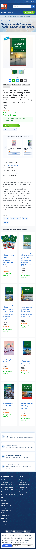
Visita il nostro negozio (7, 492)
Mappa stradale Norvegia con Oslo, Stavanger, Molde (26, 361)
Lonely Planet (5, 503)
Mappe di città (23, 482)
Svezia (11, 21)
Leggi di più (28, 542)
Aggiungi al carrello (12, 126)
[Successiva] (30, 147)
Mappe (6, 218)
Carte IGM (21, 494)
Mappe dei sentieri (24, 484)
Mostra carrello (10, 130)
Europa (25, 218)
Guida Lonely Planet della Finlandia (14, 148)
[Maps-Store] (4, 6)
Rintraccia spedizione (7, 487)
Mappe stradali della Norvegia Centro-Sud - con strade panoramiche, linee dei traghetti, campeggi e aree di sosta (9, 259)
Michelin (3, 500)
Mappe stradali (15, 218)
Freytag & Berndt (6, 505)
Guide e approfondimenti (8, 494)
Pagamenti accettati (6, 484)
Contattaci (4, 480)
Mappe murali (23, 487)
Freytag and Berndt (13, 165)
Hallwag (3, 508)
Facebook (5, 521)
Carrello (29, 12)
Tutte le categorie (7, 12)
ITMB (2, 513)
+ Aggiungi (14, 153)
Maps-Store (4, 21)
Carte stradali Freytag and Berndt (16, 173)
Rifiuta (16, 545)
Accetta (7, 545)
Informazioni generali (7, 489)
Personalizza (27, 545)
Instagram (5, 524)
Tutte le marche (5, 515)
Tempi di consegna (6, 482)
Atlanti (21, 489)
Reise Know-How (6, 510)
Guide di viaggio (23, 492)
